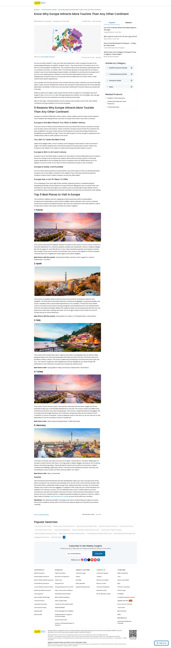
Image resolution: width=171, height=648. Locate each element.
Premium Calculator (123, 587)
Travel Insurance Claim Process (43, 530)
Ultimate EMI (38, 614)
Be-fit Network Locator (104, 594)
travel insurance (49, 95)
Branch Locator (101, 583)
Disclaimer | (51, 630)
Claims (78, 576)
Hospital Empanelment (83, 587)
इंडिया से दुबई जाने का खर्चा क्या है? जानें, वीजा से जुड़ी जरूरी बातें (120, 37)
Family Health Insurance (41, 576)
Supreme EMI (38, 611)
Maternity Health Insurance (42, 590)
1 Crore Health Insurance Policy (43, 587)
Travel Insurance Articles (49, 10)
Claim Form (58, 580)
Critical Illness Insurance (41, 583)
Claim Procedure (60, 573)
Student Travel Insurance (116, 98)
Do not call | (57, 632)
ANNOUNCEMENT (60, 607)
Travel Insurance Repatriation (62, 530)
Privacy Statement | (59, 630)
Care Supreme (38, 594)
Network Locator (102, 590)
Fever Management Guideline (64, 611)
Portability (120, 594)
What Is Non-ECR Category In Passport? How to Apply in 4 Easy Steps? (120, 53)
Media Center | (80, 630)
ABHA (119, 614)
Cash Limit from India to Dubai (43, 526)
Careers (99, 576)
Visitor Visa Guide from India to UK (108, 526)
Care (119, 576)
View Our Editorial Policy (41, 515)
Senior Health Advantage (42, 597)
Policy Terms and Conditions (64, 590)
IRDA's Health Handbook (62, 597)
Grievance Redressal (103, 587)
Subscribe (98, 554)
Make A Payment (122, 573)
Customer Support (102, 573)
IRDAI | (114, 630)
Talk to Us (162, 643)
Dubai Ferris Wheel (56, 537)
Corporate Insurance (40, 604)
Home (38, 10)
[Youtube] (92, 559)
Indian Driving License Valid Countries (86, 526)
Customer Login (81, 573)
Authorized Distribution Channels (124, 622)
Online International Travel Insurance (116, 102)
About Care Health (123, 580)
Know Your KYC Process (124, 604)
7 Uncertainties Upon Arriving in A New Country (99, 533)
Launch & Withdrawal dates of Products (64, 624)
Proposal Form (59, 583)
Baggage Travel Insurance (42, 537)
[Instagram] (82, 559)
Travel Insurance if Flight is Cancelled (111, 530)
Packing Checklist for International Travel (46, 533)
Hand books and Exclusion (63, 594)
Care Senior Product (40, 607)
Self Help (78, 580)
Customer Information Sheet (64, 604)
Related (128, 22)
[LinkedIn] (98, 559)
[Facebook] (85, 559)
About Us (88, 632)
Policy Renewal (80, 583)
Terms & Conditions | (70, 630)
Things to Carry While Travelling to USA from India (85, 530)
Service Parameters (61, 620)
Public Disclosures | (90, 630)
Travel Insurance (113, 107)
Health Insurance (39, 573)
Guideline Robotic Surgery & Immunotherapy (63, 615)
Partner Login (121, 590)
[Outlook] (95, 559)
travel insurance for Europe (58, 496)
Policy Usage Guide (61, 601)
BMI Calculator (121, 611)
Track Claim (121, 607)
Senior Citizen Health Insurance (43, 580)
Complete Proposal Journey (126, 597)
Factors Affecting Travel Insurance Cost (124, 533)
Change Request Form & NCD (64, 587)
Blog (118, 583)
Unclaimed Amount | (100, 630)
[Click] (131, 68)
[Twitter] (88, 559)
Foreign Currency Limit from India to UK (63, 526)
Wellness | (109, 630)
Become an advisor (103, 580)
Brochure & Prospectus (62, 576)
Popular (112, 22)
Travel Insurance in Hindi (126, 526)
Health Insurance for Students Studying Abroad (72, 533)
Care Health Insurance (48, 57)
